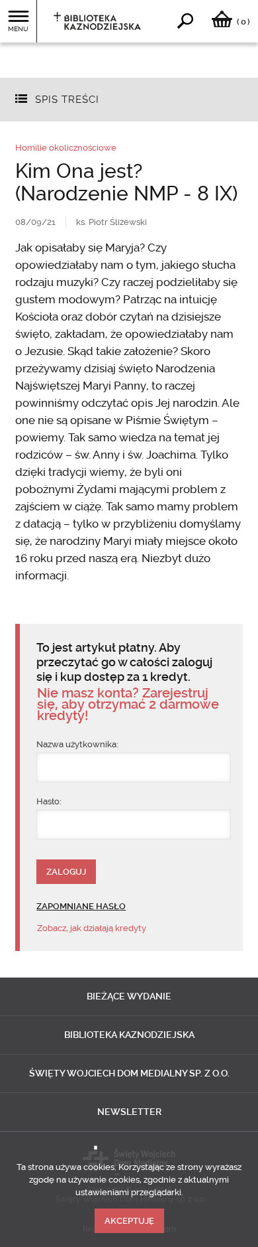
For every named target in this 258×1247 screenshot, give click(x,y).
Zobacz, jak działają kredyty (91, 928)
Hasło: (49, 801)
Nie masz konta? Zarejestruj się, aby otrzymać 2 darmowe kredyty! (128, 704)
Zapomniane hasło (81, 906)
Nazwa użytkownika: (77, 744)
